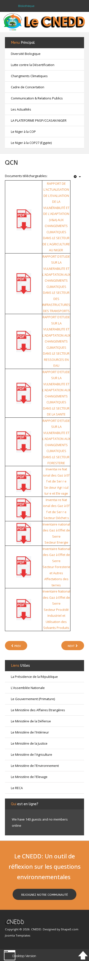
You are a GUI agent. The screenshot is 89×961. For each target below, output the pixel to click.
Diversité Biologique (26, 53)
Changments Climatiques (29, 76)
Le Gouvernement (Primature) (33, 699)
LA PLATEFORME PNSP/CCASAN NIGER (39, 120)
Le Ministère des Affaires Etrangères (38, 710)
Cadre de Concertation (27, 87)
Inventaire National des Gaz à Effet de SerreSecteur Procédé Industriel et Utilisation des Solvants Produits (56, 609)
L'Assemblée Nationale (28, 688)
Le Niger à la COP (23, 131)
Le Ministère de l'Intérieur (30, 732)
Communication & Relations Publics (37, 98)
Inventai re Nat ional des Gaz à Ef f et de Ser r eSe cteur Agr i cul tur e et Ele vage (56, 481)
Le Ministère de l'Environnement (35, 765)
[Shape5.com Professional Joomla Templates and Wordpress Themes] (15, 922)
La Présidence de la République (34, 676)
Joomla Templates (17, 935)
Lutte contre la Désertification (32, 65)
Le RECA (17, 788)
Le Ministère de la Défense (31, 721)
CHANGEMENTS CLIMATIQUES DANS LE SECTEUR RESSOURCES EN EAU (56, 353)
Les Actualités (21, 109)
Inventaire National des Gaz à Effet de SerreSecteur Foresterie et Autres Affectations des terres (56, 567)
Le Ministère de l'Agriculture (31, 754)
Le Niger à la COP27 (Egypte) (31, 142)
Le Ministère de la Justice (29, 743)
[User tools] (77, 177)
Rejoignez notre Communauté (44, 894)
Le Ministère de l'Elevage (29, 777)
